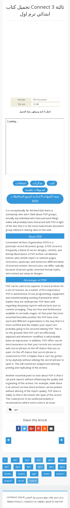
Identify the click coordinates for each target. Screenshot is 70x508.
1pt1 (15, 460)
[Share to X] (24, 428)
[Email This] (51, 428)
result (21, 480)
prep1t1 (60, 473)
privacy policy (14, 501)
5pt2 (51, 466)
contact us (30, 501)
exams (21, 473)
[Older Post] (61, 440)
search (32, 480)
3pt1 (16, 409)
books (7, 473)
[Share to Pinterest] (38, 428)
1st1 (38, 460)
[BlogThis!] (44, 428)
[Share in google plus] (31, 428)
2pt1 (50, 460)
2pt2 (62, 460)
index (41, 501)
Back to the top (54, 501)
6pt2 (62, 466)
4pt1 (29, 466)
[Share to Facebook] (18, 428)
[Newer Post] (8, 440)
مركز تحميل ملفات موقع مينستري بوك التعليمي (44, 497)
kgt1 (34, 473)
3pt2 (17, 466)
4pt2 (40, 466)
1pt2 (27, 460)
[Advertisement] (35, 59)
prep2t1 (8, 480)
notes (46, 473)
